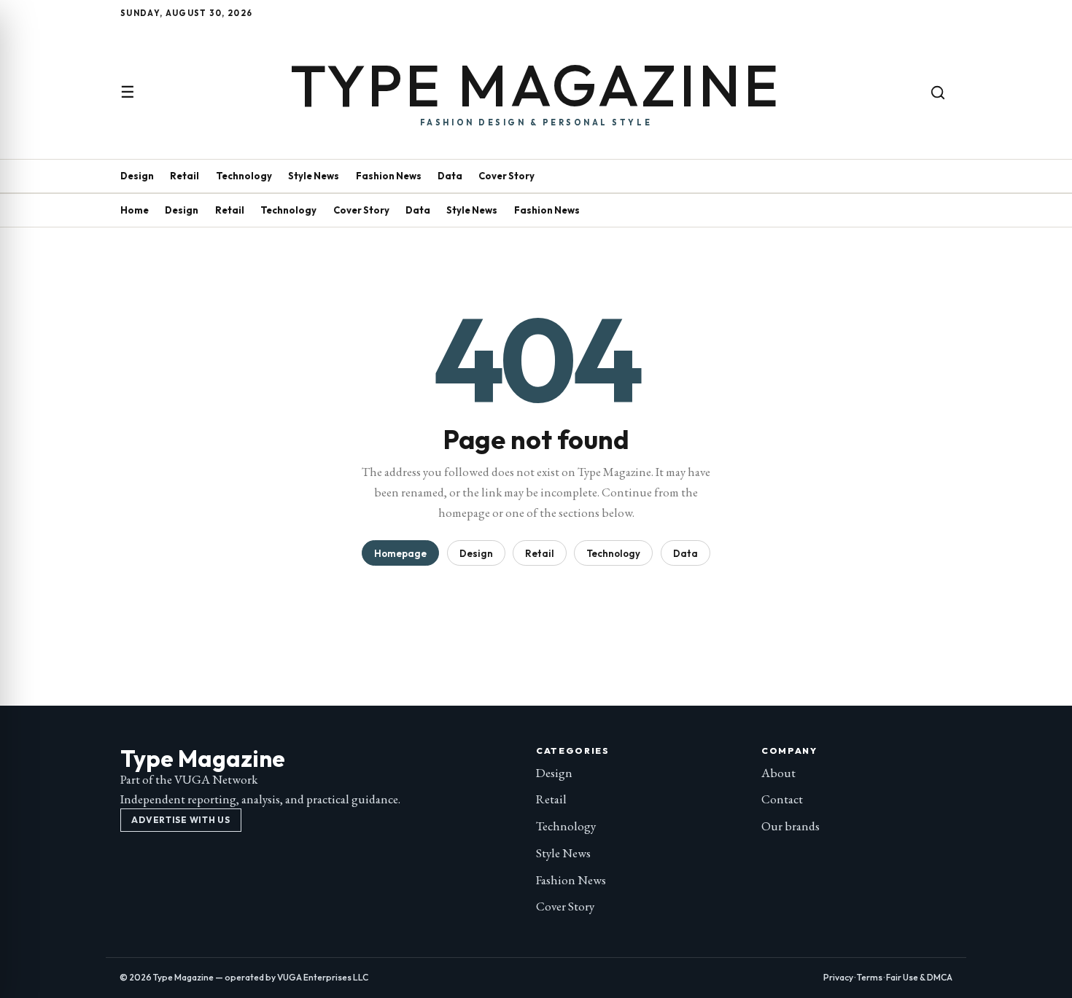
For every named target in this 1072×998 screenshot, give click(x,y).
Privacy (838, 977)
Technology (244, 176)
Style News (313, 176)
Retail (184, 176)
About (778, 773)
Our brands (790, 826)
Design (137, 176)
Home (134, 210)
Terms (869, 977)
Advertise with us (180, 819)
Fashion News (389, 176)
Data (450, 176)
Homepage (400, 553)
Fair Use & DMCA (919, 977)
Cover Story (506, 176)
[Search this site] (938, 92)
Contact (782, 799)
